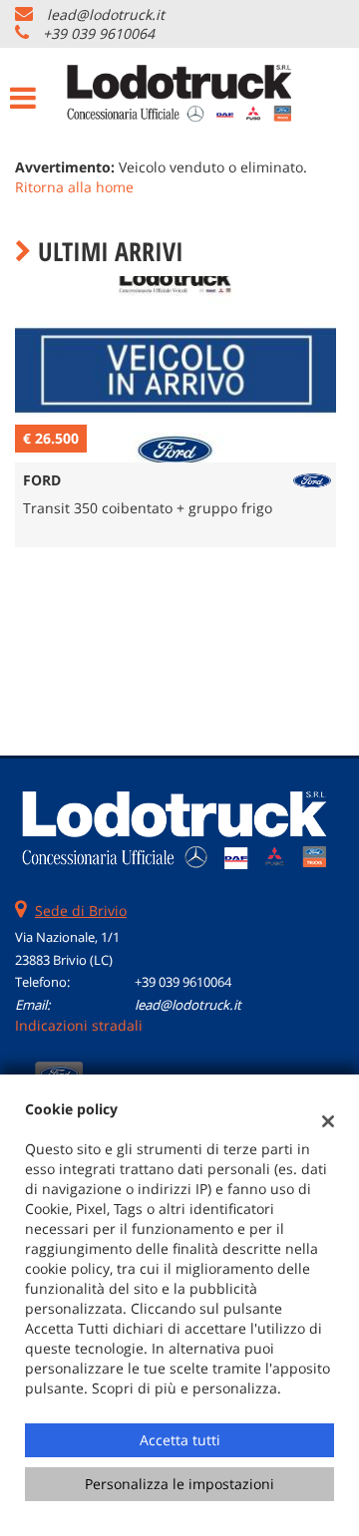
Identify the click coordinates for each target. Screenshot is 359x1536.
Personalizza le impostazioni (179, 1483)
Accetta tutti (180, 1439)
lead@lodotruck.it (106, 14)
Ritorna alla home (74, 186)
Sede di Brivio (81, 910)
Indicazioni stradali (79, 1025)
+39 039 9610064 (99, 33)
